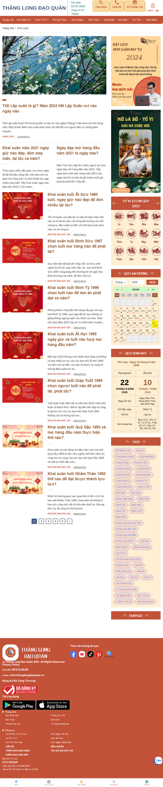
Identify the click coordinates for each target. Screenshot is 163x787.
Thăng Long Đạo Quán (34, 7)
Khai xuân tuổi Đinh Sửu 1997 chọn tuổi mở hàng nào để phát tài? (77, 247)
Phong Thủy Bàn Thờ (126, 529)
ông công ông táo (145, 602)
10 (123, 317)
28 (148, 331)
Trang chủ (8, 19)
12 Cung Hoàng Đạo (60, 724)
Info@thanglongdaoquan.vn (27, 675)
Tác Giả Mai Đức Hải (62, 751)
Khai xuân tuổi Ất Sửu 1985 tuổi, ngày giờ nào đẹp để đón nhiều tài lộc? (75, 200)
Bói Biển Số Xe (123, 451)
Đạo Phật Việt (12, 716)
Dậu (131, 259)
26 (135, 331)
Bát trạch (10, 720)
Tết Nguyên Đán (123, 596)
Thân (119, 259)
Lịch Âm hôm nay (14, 742)
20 (142, 324)
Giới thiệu (151, 19)
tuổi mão (120, 577)
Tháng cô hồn (122, 565)
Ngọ (144, 241)
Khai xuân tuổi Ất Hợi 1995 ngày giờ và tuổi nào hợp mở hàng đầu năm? (75, 339)
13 (142, 317)
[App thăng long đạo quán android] (19, 705)
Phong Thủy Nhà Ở (125, 541)
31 (123, 338)
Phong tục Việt (58, 716)
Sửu (131, 224)
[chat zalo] (158, 760)
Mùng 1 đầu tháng (124, 499)
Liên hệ (10, 747)
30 (117, 338)
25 (129, 331)
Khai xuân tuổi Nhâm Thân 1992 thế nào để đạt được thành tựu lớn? (77, 479)
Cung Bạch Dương (124, 457)
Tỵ (131, 241)
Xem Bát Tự (23, 19)
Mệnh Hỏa (143, 499)
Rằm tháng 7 (122, 547)
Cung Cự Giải (141, 463)
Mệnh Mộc (136, 505)
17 (123, 324)
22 (155, 324)
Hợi (156, 259)
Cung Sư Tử (141, 481)
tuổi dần (140, 571)
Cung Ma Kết (143, 469)
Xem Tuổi (93, 19)
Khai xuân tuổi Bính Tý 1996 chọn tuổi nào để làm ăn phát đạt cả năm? (74, 293)
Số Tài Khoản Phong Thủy (128, 559)
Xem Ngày (77, 19)
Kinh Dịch (55, 720)
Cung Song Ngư (143, 475)
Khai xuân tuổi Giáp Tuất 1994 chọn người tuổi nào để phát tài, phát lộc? (75, 386)
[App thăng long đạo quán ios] (53, 705)
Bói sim (139, 451)
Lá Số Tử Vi (11, 738)
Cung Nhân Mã (123, 475)
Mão (156, 224)
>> (153, 289)
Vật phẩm (109, 19)
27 (142, 331)
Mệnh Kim (120, 505)
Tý (119, 224)
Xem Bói (122, 19)
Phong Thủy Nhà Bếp (126, 535)
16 (117, 324)
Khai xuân (135, 493)
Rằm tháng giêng (142, 547)
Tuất (144, 259)
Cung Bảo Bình (147, 457)
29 (154, 331)
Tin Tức (136, 19)
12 (135, 317)
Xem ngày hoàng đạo (61, 742)
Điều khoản (57, 747)
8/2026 (135, 289)
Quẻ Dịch (144, 541)
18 (129, 324)
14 (148, 317)
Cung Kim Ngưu (123, 469)
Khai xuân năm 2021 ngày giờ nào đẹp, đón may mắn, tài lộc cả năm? (25, 153)
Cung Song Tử (123, 481)
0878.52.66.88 (20, 670)
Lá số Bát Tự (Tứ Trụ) (16, 734)
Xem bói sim (57, 738)
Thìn (119, 241)
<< (117, 289)
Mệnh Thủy (136, 511)
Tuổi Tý (147, 577)
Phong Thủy (59, 19)
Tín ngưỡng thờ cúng (126, 590)
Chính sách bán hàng (18, 751)
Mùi (156, 241)
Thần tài (138, 565)
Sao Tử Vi (121, 553)
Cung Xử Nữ (143, 487)
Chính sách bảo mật (17, 755)
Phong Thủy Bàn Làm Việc (128, 523)
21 (148, 324)
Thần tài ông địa (123, 571)
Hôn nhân (120, 493)
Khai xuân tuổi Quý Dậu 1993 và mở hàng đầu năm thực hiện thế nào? (77, 433)
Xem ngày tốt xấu (59, 734)
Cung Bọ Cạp (122, 463)
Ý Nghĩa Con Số (123, 602)
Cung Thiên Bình (123, 487)
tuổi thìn (134, 577)
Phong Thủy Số (13, 724)
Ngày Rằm (121, 517)
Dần (144, 224)
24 (123, 331)
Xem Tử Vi (41, 19)
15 (154, 317)
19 (135, 324)
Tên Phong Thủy (123, 583)
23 (117, 331)
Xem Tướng (143, 596)
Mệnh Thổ (120, 511)
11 (129, 317)
